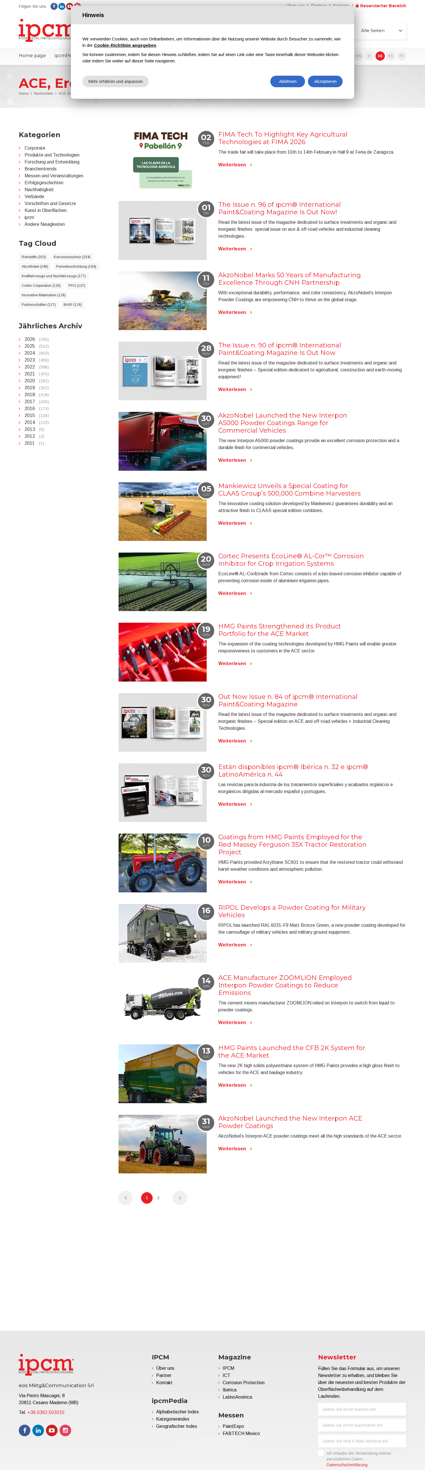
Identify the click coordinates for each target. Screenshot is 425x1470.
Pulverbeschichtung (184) (76, 267)
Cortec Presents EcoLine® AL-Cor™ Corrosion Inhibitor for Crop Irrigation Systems (291, 559)
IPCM (228, 1368)
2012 (34, 436)
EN (358, 56)
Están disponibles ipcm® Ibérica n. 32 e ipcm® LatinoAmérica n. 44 (293, 770)
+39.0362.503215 (45, 1412)
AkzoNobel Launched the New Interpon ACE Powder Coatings (290, 1122)
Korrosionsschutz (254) (72, 257)
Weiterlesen (232, 164)
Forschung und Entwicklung (52, 161)
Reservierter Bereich (383, 5)
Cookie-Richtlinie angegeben (125, 45)
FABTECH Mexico (241, 1433)
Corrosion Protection (244, 1382)
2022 (37, 366)
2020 (37, 380)
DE (380, 56)
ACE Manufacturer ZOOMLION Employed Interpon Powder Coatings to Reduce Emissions (285, 985)
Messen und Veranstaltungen (54, 175)
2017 (37, 401)
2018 (37, 394)
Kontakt (164, 1382)
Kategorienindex (172, 1419)
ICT (226, 1375)
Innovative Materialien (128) (44, 295)
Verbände (34, 196)
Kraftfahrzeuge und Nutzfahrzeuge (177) (54, 276)
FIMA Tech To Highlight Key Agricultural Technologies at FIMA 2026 (283, 138)
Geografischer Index (176, 1426)
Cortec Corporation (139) (41, 286)
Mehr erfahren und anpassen (115, 81)
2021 (37, 373)
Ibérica (229, 1389)
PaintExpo (233, 1426)
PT (402, 56)
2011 (34, 443)
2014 (37, 422)
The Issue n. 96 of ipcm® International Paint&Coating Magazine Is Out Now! (279, 208)
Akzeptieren (325, 81)
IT (369, 56)
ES (391, 56)
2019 (37, 387)
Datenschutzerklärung (347, 1464)
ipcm (29, 217)
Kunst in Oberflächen (45, 210)
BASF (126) (73, 305)
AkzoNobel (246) (35, 267)
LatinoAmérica (237, 1397)
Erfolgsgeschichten (44, 182)
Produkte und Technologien (52, 154)
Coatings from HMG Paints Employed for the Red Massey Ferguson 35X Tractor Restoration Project (292, 844)
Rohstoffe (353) (34, 257)
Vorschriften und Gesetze (50, 203)
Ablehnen (288, 81)
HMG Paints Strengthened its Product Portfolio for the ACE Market (279, 630)
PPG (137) (77, 286)
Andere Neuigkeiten (45, 224)
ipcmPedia (67, 55)
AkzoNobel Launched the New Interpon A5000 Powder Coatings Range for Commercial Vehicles (282, 423)
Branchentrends (41, 168)
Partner (163, 1375)
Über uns (165, 1368)
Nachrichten (43, 94)
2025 (37, 346)
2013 (34, 429)
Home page (32, 55)
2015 (37, 415)
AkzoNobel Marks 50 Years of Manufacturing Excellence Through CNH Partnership (289, 278)
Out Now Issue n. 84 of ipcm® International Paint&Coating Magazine (288, 700)
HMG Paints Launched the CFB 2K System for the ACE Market (291, 1051)
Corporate (35, 148)
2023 (37, 360)
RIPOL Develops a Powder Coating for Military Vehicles (292, 911)
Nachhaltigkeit (39, 189)
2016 (37, 408)
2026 (37, 339)
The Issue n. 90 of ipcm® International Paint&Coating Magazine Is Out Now (279, 349)
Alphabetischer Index (177, 1411)
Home (24, 94)
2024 (37, 353)
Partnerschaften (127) (39, 305)
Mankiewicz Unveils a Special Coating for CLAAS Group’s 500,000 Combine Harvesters (289, 489)
